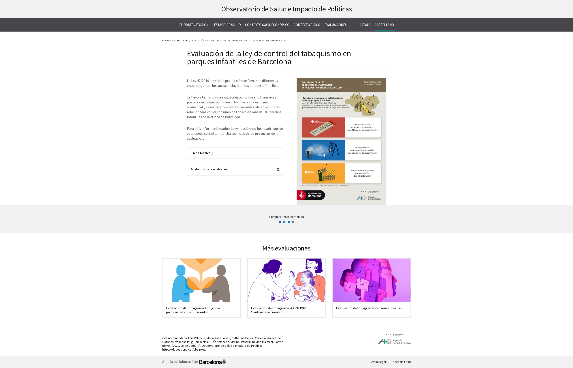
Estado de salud (227, 25)
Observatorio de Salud (286, 8)
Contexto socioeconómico (267, 25)
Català (365, 25)
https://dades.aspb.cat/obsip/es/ (184, 349)
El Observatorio (192, 25)
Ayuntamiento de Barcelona (212, 361)
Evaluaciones (336, 25)
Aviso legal (378, 362)
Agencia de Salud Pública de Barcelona (394, 339)
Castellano (384, 25)
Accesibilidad (402, 362)
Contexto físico (307, 25)
